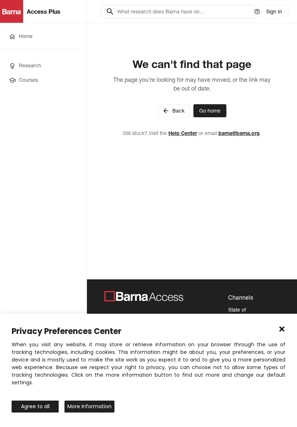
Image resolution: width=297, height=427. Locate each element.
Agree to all (35, 406)
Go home (210, 110)
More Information (89, 406)
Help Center (182, 133)
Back (178, 110)
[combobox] (183, 11)
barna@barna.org (239, 133)
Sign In (274, 11)
